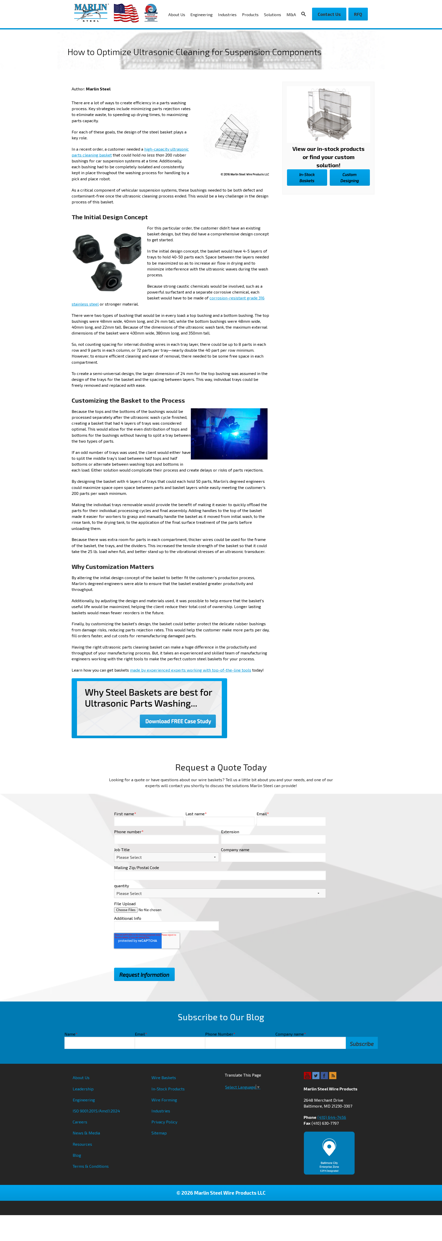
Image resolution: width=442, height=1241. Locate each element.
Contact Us (329, 14)
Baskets (307, 177)
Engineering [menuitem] (201, 14)
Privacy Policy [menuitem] (164, 1121)
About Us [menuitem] (176, 14)
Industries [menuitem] (227, 14)
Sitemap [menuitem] (159, 1132)
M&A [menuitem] (291, 14)
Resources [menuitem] (82, 1144)
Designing (349, 177)
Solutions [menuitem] (272, 14)
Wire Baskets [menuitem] (163, 1077)
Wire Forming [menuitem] (164, 1099)
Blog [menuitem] (77, 1155)
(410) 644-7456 (331, 1117)
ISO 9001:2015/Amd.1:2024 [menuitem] (96, 1110)
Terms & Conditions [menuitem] (91, 1166)
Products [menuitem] (250, 14)
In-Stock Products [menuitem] (168, 1088)
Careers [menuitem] (80, 1121)
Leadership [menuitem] (83, 1088)
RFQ (358, 14)
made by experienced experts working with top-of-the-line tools (190, 670)
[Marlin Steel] (94, 13)
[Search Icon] (305, 14)
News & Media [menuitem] (86, 1132)
